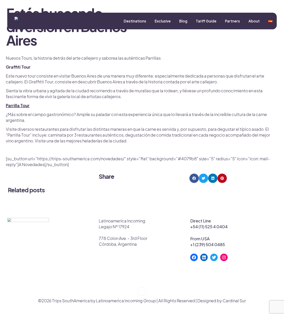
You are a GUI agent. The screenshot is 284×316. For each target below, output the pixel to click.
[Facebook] (194, 257)
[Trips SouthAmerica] (42, 21)
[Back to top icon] (142, 291)
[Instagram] (224, 257)
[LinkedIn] (204, 257)
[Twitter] (214, 257)
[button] (194, 178)
